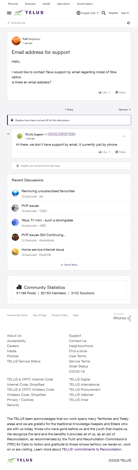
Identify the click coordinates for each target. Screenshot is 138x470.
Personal (13, 3)
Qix (41, 196)
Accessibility (16, 341)
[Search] (104, 13)
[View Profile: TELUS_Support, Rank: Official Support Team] (19, 136)
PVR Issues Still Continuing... (44, 235)
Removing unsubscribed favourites (48, 191)
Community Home (17, 315)
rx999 (42, 225)
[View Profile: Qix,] (15, 193)
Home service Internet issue (43, 249)
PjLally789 (45, 254)
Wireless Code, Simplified (26, 395)
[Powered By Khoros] (122, 317)
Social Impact (85, 3)
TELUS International (84, 384)
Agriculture (63, 3)
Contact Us (77, 341)
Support (75, 336)
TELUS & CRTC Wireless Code (30, 389)
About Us (14, 336)
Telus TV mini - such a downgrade (47, 220)
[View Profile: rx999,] (15, 222)
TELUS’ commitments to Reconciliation (91, 449)
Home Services (18, 22)
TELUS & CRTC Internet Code (30, 379)
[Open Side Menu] (9, 13)
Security (13, 405)
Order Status (78, 366)
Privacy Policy (60, 315)
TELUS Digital (79, 379)
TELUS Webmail (81, 395)
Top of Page (39, 315)
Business (30, 3)
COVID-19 (77, 371)
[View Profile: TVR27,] (15, 208)
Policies (13, 356)
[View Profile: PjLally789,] (15, 251)
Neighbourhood (81, 346)
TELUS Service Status (24, 361)
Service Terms (79, 361)
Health (46, 3)
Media (11, 351)
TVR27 (43, 210)
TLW (25, 38)
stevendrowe (46, 239)
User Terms (77, 356)
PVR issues (30, 206)
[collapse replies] (8, 134)
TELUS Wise (78, 400)
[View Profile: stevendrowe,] (15, 237)
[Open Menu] (128, 22)
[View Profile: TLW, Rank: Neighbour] (16, 40)
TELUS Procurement (84, 389)
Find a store (78, 351)
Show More (70, 264)
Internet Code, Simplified (25, 384)
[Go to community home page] (29, 13)
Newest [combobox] (125, 109)
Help (75, 315)
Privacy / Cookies (20, 400)
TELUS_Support (34, 134)
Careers (13, 346)
